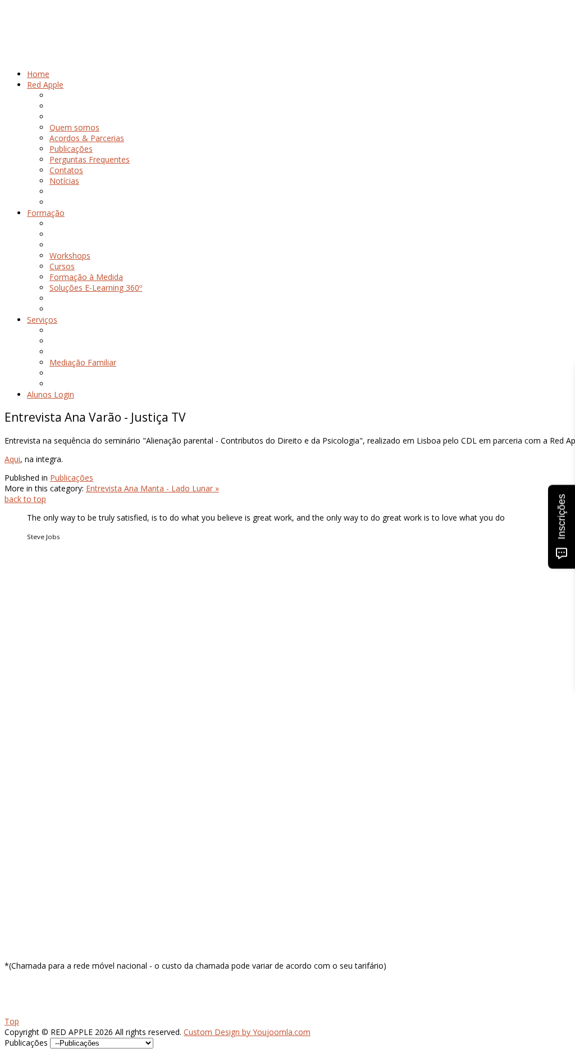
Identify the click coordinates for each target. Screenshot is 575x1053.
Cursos (39, 663)
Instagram (45, 812)
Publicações (71, 477)
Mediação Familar (59, 738)
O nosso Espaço (56, 599)
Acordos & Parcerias (64, 589)
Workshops (47, 652)
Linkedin (42, 822)
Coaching (44, 748)
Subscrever (24, 947)
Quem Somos (52, 578)
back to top (25, 499)
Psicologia (45, 727)
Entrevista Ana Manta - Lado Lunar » (152, 488)
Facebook (45, 801)
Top (11, 1021)
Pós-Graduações (57, 673)
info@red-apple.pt (67, 886)
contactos (45, 610)
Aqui (12, 459)
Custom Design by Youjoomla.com (247, 1032)
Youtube (42, 833)
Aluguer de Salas (57, 759)
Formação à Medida (64, 684)
